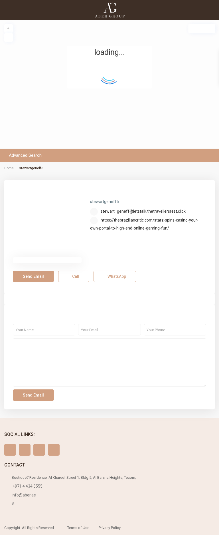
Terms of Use (78, 528)
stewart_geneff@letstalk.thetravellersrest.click (143, 211)
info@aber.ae (24, 495)
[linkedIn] (54, 450)
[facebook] (10, 450)
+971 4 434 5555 (27, 486)
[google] (39, 450)
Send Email (33, 276)
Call (75, 276)
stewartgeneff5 (114, 193)
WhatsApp (116, 276)
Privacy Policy (110, 528)
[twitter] (25, 450)
